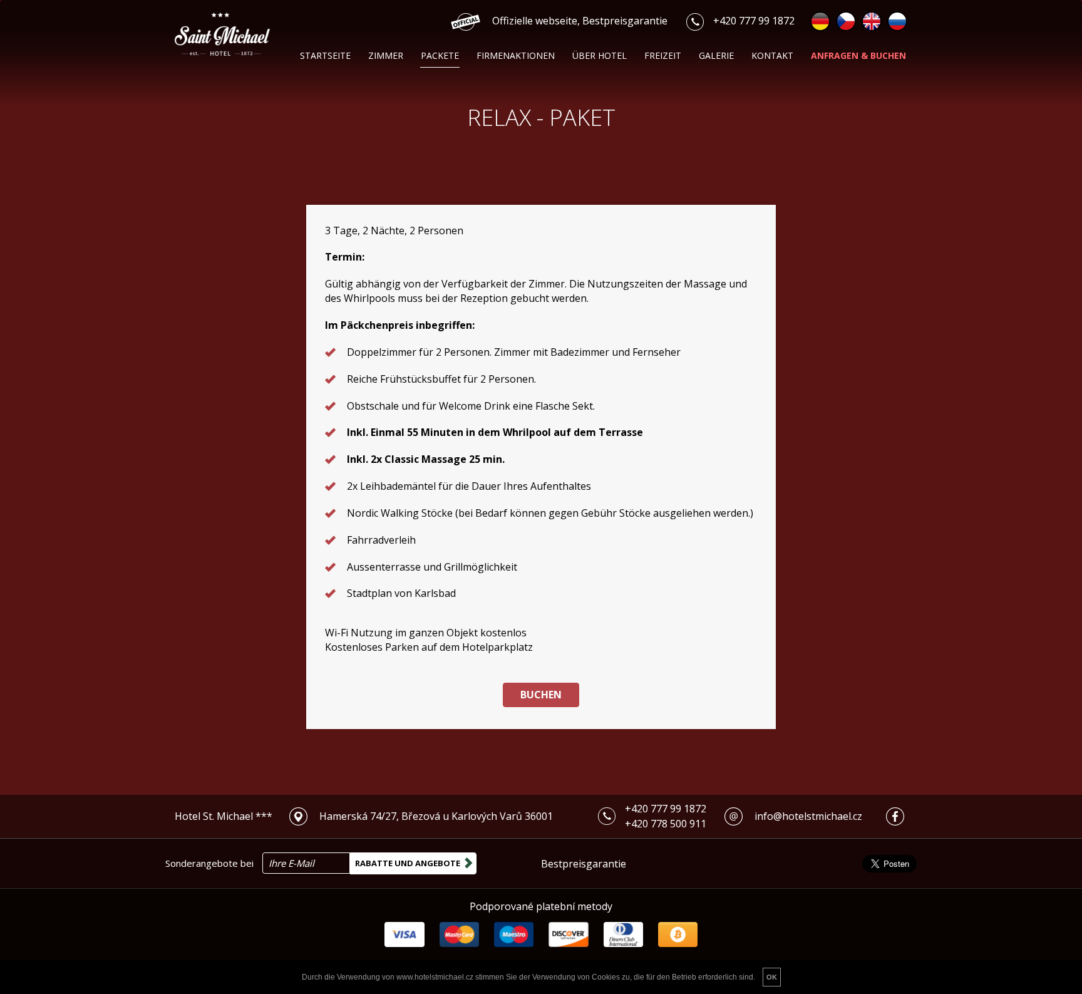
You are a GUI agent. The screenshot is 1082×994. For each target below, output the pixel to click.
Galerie (716, 55)
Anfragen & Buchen (858, 55)
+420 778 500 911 (665, 824)
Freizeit (662, 55)
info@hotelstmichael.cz (808, 816)
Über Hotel (599, 55)
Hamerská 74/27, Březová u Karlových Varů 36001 (436, 816)
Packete (440, 55)
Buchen (541, 694)
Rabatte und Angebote (407, 863)
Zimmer (385, 55)
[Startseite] (239, 34)
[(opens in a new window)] (303, 816)
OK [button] (771, 977)
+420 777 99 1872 (754, 21)
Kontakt (772, 55)
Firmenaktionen (516, 55)
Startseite (325, 55)
